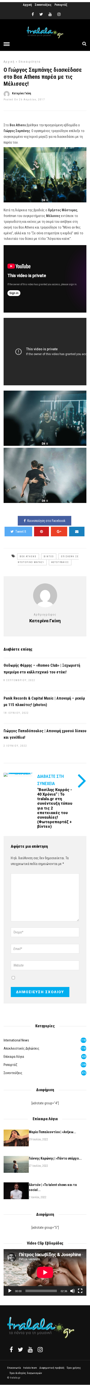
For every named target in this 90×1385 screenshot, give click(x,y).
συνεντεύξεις (13, 1073)
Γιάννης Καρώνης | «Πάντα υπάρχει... (55, 1158)
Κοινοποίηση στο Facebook (46, 521)
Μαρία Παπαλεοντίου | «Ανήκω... (52, 1132)
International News (16, 1040)
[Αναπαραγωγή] (9, 1290)
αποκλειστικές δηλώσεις (21, 1048)
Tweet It (20, 531)
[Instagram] (59, 14)
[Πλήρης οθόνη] (80, 1290)
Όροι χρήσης (74, 1367)
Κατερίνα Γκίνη (21, 93)
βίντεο (49, 556)
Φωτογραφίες (60, 562)
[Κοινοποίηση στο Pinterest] (41, 531)
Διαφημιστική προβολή (51, 1367)
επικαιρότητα (30, 61)
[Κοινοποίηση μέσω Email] (76, 531)
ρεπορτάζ (10, 1065)
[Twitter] (20, 1349)
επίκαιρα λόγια (14, 1056)
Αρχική (27, 4)
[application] (45, 1272)
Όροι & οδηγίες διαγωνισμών (26, 1373)
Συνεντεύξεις (43, 4)
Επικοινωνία (14, 1367)
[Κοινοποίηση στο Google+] (59, 531)
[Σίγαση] (72, 1290)
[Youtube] (50, 14)
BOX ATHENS (28, 556)
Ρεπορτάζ (60, 4)
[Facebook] (11, 1349)
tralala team (30, 1367)
